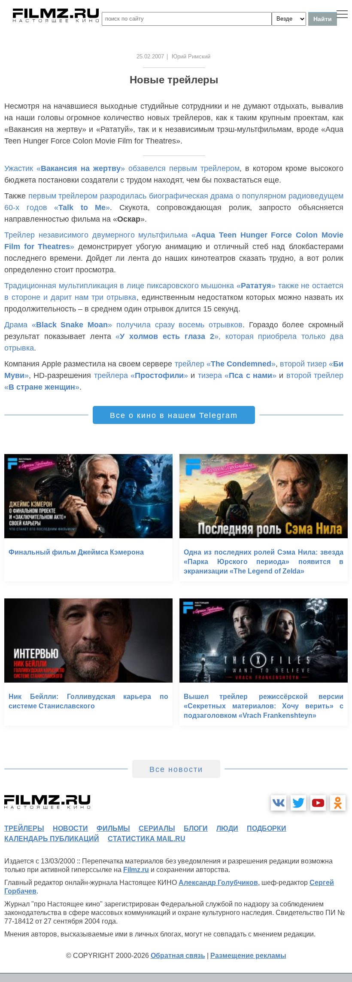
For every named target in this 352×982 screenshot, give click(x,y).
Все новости (176, 769)
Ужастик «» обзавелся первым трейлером (122, 168)
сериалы (157, 828)
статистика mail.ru (146, 838)
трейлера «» (141, 375)
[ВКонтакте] (278, 803)
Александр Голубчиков (218, 882)
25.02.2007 (150, 56)
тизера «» (237, 375)
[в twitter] (298, 803)
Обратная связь (178, 955)
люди (227, 828)
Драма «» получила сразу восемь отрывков (123, 324)
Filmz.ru (136, 869)
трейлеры (24, 828)
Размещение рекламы (248, 955)
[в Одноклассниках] (338, 803)
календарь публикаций (51, 838)
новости (70, 828)
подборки (266, 828)
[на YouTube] (318, 803)
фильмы (113, 828)
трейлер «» (225, 364)
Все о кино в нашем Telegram (174, 415)
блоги (196, 828)
